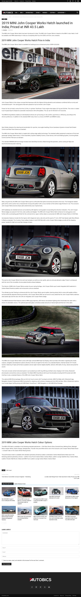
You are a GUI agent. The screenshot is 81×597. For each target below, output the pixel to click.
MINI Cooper (9, 470)
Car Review (61, 12)
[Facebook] (67, 1)
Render (45, 12)
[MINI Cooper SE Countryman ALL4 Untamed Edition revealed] (25, 510)
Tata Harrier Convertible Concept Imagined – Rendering (16, 476)
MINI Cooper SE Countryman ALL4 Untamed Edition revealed (24, 518)
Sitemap (34, 1)
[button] (77, 12)
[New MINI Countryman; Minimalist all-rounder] (56, 491)
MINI (10, 17)
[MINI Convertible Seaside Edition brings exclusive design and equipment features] (9, 510)
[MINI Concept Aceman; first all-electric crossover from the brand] (40, 510)
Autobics (5, 30)
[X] (75, 1)
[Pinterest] (73, 1)
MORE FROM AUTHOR (19, 484)
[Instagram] (70, 1)
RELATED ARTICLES (8, 484)
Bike (21, 12)
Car (16, 12)
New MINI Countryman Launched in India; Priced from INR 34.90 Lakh (71, 518)
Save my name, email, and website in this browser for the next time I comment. (23, 560)
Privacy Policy (28, 1)
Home (3, 17)
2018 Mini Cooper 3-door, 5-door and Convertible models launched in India (56, 518)
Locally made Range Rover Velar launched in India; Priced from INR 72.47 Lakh (62, 477)
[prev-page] (3, 523)
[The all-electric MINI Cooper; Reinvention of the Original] (72, 491)
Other (38, 12)
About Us (16, 1)
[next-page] (5, 523)
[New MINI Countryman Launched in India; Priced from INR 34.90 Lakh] (72, 510)
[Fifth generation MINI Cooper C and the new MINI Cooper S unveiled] (40, 492)
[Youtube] (78, 1)
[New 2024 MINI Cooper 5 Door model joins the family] (9, 492)
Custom (52, 12)
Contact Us (22, 1)
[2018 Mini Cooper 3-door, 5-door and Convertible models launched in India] (56, 510)
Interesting (29, 12)
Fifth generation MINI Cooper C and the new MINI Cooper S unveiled (40, 500)
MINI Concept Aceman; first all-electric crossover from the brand (40, 518)
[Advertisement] (40, 6)
